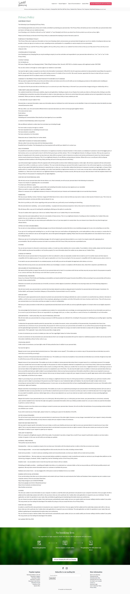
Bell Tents (65, 9)
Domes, (68, 9)
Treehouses (79, 9)
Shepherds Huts (73, 9)
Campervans (87, 9)
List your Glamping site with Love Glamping (101, 3)
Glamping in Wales (35, 578)
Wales (43, 9)
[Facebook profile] (63, 568)
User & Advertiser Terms (95, 585)
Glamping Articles (94, 576)
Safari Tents (60, 9)
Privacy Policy (93, 587)
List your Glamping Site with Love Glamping (65, 559)
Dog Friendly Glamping (94, 9)
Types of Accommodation (74, 3)
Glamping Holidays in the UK (33, 574)
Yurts (83, 9)
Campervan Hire (36, 584)
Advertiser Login (94, 584)
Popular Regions (62, 3)
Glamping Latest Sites (95, 578)
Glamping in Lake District (34, 581)
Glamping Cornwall (35, 582)
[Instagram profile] (67, 568)
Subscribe (52, 578)
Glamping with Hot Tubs (95, 579)
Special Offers (85, 3)
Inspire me (54, 3)
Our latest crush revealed (96, 581)
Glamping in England (35, 576)
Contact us (92, 582)
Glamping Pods (54, 9)
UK (40, 9)
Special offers (37, 585)
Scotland (48, 9)
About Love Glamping (95, 574)
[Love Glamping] (22, 4)
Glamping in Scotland (35, 579)
